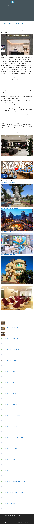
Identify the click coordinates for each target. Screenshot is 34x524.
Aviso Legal (26, 522)
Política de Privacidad (8, 522)
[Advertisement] (17, 14)
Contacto (21, 522)
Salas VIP (4, 314)
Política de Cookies (16, 522)
